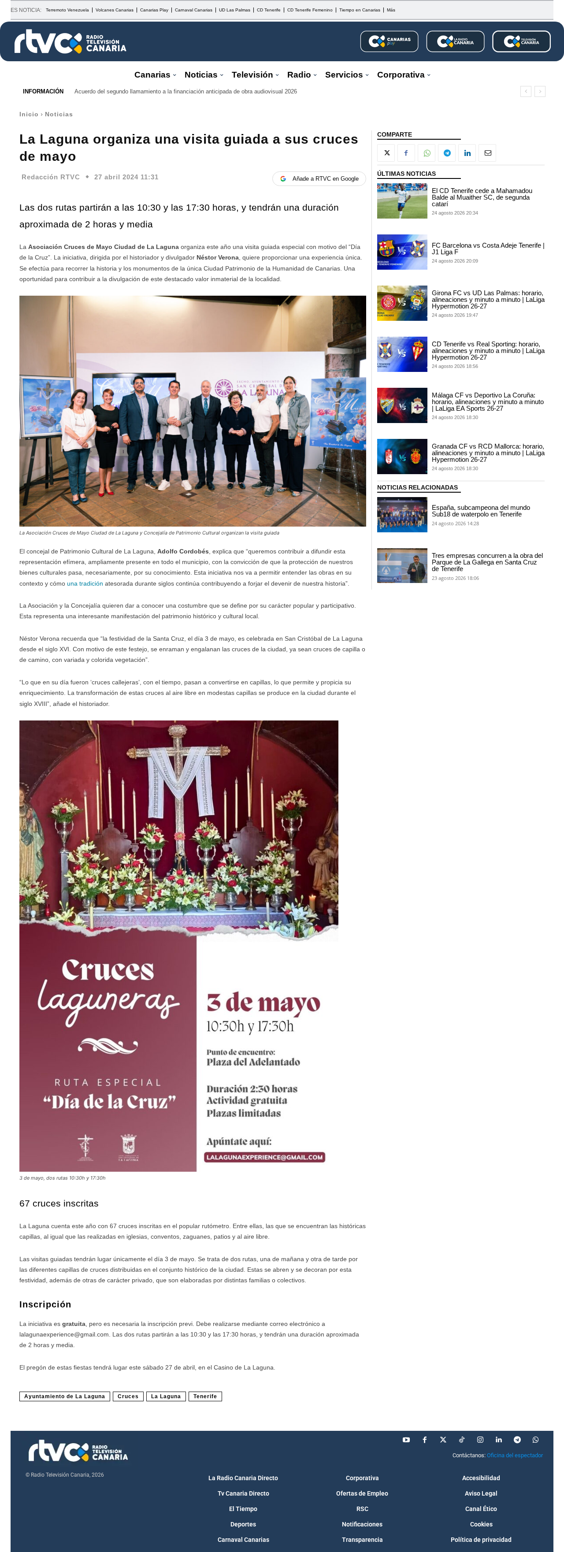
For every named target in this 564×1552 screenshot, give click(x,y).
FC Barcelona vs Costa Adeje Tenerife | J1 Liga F (488, 248)
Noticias (59, 114)
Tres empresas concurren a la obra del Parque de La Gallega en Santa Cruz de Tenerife (487, 562)
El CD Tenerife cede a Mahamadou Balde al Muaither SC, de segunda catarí (482, 197)
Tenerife (205, 1396)
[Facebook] (406, 153)
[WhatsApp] (426, 153)
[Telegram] (447, 153)
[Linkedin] (467, 153)
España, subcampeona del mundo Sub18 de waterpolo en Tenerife (481, 511)
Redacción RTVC (51, 177)
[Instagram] (480, 1440)
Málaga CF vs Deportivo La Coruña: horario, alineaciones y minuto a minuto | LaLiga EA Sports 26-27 (488, 401)
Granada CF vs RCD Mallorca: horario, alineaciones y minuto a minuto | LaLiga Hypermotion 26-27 (488, 452)
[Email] (487, 153)
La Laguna (166, 1396)
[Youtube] (406, 1440)
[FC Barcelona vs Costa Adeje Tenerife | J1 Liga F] (402, 252)
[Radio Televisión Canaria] (70, 41)
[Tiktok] (462, 1440)
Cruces (128, 1396)
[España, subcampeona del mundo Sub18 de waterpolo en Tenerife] (402, 514)
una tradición (84, 583)
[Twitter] (443, 1440)
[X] (386, 153)
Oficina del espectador (515, 1455)
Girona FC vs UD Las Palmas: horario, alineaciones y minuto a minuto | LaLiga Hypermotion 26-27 (488, 299)
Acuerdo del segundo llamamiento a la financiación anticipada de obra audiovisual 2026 (185, 91)
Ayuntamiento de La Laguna (64, 1396)
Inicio (29, 114)
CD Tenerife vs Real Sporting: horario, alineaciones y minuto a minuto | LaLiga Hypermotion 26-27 (488, 350)
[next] (539, 91)
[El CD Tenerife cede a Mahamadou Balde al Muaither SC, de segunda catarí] (402, 201)
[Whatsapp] (536, 1440)
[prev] (525, 91)
